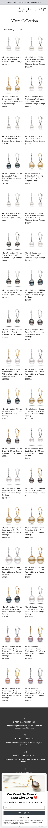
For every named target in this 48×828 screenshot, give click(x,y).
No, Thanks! (24, 817)
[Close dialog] (45, 775)
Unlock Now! (24, 813)
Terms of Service (19, 823)
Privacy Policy (10, 823)
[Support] (37, 9)
